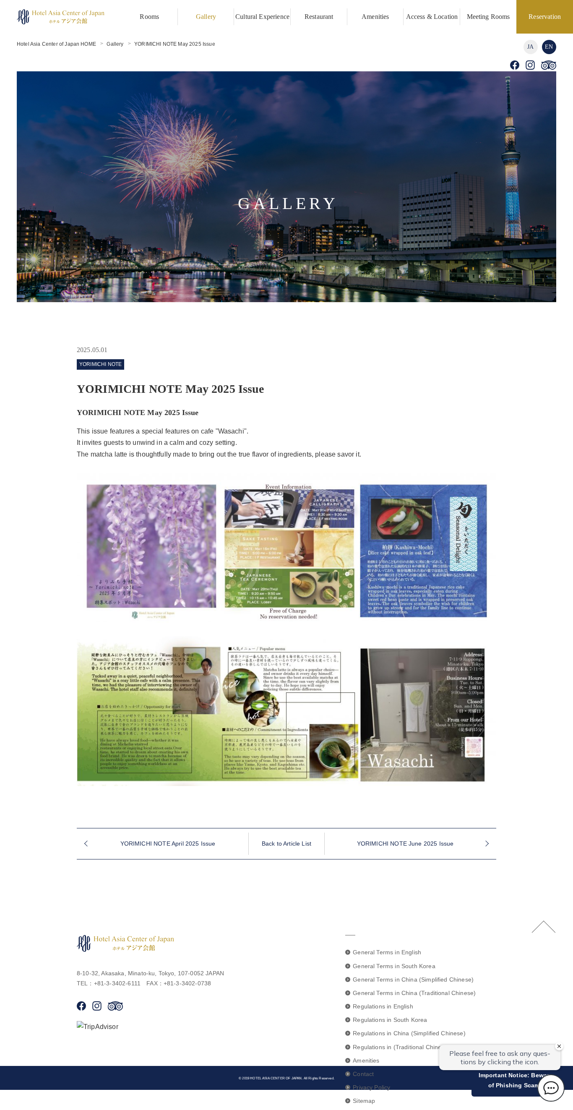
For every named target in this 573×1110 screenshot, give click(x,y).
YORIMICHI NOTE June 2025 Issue (405, 843)
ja (530, 47)
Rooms (149, 16)
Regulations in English (383, 1006)
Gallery (206, 16)
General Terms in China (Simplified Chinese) (413, 979)
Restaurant (319, 16)
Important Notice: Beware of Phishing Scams (516, 1080)
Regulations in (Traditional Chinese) (401, 1047)
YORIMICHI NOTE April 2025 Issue (168, 843)
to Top (543, 926)
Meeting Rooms (488, 16)
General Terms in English (387, 952)
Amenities (375, 16)
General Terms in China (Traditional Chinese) (414, 993)
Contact (363, 1074)
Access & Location (432, 16)
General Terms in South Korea (394, 966)
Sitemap (364, 1100)
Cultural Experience (262, 16)
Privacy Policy (371, 1087)
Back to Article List (286, 843)
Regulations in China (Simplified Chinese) (409, 1033)
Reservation (545, 16)
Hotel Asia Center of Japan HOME (56, 44)
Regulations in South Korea (390, 1019)
